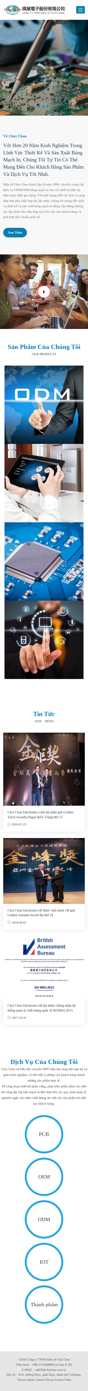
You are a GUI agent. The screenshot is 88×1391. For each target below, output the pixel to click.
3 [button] (47, 106)
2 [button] (43, 106)
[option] (44, 68)
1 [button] (39, 106)
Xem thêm (15, 89)
